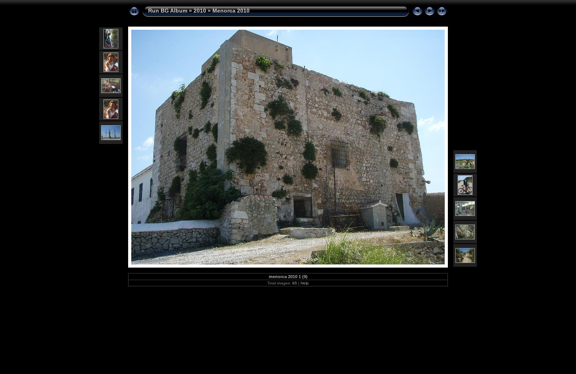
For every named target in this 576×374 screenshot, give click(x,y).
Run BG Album (167, 10)
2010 (200, 10)
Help (305, 283)
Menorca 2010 (231, 10)
